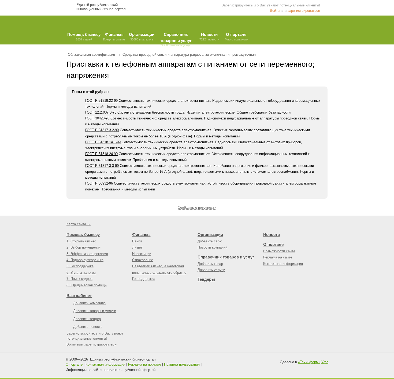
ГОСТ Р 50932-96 (99, 183)
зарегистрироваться (304, 11)
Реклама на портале (144, 364)
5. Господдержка (80, 266)
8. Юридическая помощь (86, 285)
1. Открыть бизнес (81, 241)
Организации (210, 234)
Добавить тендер (87, 319)
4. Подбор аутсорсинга (84, 260)
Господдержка (143, 279)
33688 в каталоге (141, 36)
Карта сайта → (78, 224)
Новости (271, 234)
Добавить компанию (89, 303)
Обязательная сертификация (91, 54)
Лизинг (137, 247)
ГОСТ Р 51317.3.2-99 (102, 130)
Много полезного (236, 36)
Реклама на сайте (277, 257)
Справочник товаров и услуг (226, 257)
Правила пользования (182, 364)
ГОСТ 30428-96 (97, 118)
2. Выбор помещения (83, 247)
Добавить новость (87, 327)
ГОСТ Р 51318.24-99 (101, 154)
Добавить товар (210, 264)
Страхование (142, 260)
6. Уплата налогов (81, 273)
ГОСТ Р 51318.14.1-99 (103, 142)
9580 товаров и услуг (176, 38)
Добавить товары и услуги (94, 311)
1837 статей (84, 36)
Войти (275, 11)
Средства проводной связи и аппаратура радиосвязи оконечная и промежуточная (189, 54)
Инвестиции (141, 254)
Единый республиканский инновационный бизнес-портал (101, 7)
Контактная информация (283, 264)
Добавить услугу (211, 270)
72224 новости (209, 36)
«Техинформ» (309, 362)
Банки (137, 241)
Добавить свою (210, 241)
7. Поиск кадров (79, 279)
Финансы (141, 234)
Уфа (324, 362)
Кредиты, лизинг (114, 36)
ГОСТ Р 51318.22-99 (101, 101)
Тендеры (206, 279)
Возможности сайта (279, 251)
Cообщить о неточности (197, 207)
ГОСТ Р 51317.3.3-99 (102, 166)
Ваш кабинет (79, 295)
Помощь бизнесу (83, 234)
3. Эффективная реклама (87, 254)
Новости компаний (212, 247)
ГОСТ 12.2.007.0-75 (100, 112)
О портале (273, 244)
